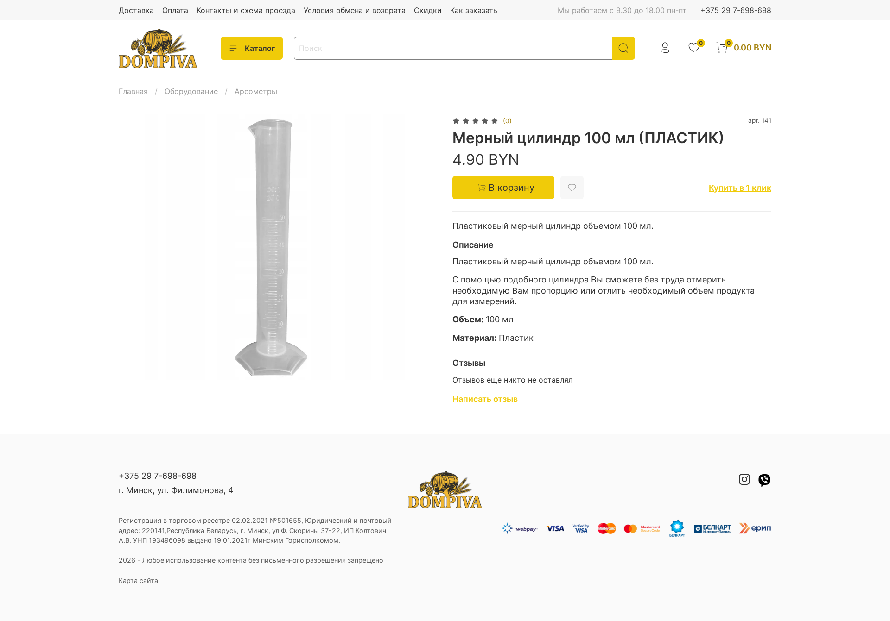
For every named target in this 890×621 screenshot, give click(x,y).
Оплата (175, 10)
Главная (133, 91)
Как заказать (473, 10)
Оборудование (191, 91)
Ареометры (256, 91)
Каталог (260, 48)
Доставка (136, 10)
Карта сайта (138, 580)
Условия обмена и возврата (355, 10)
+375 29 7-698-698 (735, 10)
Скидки (428, 10)
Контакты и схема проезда (246, 10)
